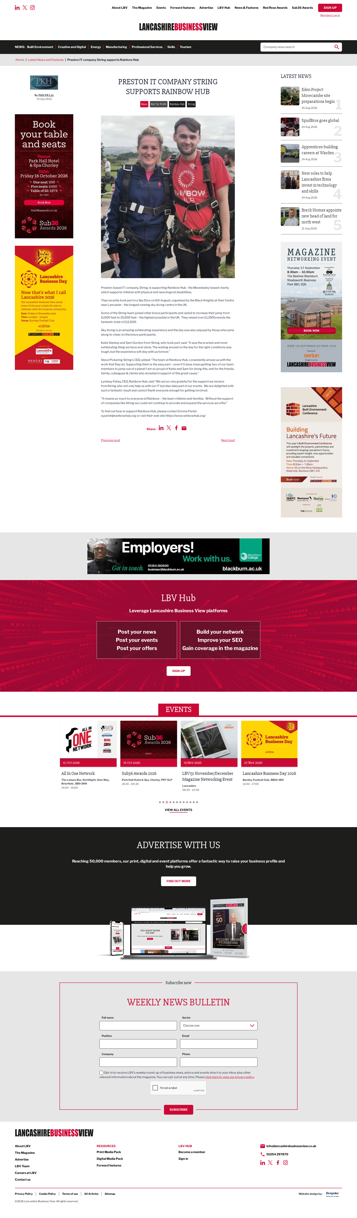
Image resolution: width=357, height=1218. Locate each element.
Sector (186, 1017)
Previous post (110, 440)
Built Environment (40, 47)
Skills (171, 47)
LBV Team (22, 1166)
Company (108, 1054)
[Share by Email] (184, 428)
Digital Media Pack (110, 1159)
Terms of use (70, 1193)
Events (161, 7)
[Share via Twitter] (168, 427)
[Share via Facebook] (176, 427)
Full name (108, 1017)
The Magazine (142, 7)
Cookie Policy (47, 1193)
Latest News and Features (46, 60)
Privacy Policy (24, 1193)
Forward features (182, 7)
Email (185, 1035)
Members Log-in (330, 15)
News (144, 104)
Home (20, 60)
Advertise (206, 7)
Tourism (185, 47)
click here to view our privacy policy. (229, 1077)
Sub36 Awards (302, 7)
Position (107, 1035)
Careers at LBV (26, 1173)
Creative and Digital (72, 47)
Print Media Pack (109, 1152)
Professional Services (147, 47)
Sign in (183, 1159)
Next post (228, 440)
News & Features (246, 7)
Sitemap (110, 1193)
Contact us (22, 1179)
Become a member (191, 1152)
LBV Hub (224, 7)
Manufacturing (116, 47)
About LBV (120, 7)
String (191, 104)
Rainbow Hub (177, 104)
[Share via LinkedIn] (161, 427)
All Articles (91, 1193)
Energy (96, 47)
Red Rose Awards (275, 7)
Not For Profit (159, 104)
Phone (186, 1054)
